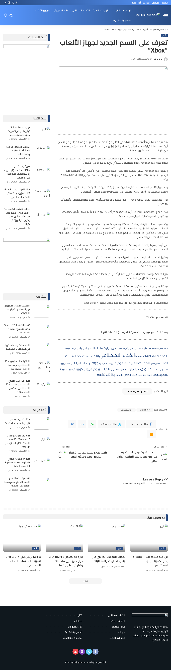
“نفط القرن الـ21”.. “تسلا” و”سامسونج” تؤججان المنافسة (17, 329)
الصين (73, 356)
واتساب (119, 375)
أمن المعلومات (122, 348)
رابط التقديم (67, 363)
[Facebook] (17, 2)
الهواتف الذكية (108, 363)
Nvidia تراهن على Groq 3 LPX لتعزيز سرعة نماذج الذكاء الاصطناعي (17, 193)
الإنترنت (73, 348)
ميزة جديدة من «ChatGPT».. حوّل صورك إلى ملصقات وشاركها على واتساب (17, 172)
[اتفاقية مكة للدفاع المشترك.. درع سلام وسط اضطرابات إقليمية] (41, 484)
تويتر (100, 363)
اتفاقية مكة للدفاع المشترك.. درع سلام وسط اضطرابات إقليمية (17, 482)
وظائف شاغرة (106, 375)
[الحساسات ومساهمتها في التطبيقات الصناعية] (41, 349)
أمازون (130, 348)
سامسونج (148, 369)
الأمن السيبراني (86, 348)
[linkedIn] (82, 424)
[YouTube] (5, 2)
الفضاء (164, 363)
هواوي (127, 374)
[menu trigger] (164, 15)
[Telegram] (72, 424)
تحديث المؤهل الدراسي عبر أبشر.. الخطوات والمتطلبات (17, 150)
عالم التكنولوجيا (102, 369)
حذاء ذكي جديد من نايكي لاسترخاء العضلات (17, 421)
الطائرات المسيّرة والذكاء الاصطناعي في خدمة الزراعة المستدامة (17, 365)
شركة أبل (124, 369)
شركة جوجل (115, 369)
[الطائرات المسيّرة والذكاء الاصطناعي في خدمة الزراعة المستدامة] (41, 367)
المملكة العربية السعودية (132, 363)
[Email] (151, 434)
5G (140, 348)
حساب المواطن (80, 363)
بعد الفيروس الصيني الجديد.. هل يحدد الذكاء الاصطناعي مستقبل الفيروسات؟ (17, 386)
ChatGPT (151, 348)
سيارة (131, 369)
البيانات (67, 348)
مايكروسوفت (160, 374)
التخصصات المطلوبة (157, 355)
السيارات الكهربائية (85, 356)
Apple (144, 348)
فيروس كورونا (83, 369)
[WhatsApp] (92, 424)
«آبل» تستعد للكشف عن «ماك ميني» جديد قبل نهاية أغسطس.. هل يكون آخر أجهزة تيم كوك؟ (17, 216)
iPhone (164, 348)
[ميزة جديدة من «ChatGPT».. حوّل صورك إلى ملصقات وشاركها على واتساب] (41, 174)
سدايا (138, 369)
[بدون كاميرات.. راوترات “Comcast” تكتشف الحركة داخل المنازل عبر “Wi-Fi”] (41, 443)
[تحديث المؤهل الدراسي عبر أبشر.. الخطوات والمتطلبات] (41, 152)
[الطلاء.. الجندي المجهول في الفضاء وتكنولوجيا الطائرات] (41, 311)
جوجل (94, 362)
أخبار (164, 35)
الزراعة (96, 356)
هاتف (134, 375)
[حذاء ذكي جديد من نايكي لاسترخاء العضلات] (41, 423)
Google (158, 348)
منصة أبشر (147, 375)
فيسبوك (70, 369)
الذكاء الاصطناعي (117, 355)
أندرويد (113, 348)
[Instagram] (9, 2)
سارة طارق (158, 59)
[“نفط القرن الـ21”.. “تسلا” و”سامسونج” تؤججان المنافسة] (41, 331)
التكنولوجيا (140, 356)
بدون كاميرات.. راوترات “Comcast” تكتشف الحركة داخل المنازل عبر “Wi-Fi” (18, 441)
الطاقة (67, 356)
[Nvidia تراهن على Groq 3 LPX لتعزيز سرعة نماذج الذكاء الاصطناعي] (41, 195)
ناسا (140, 375)
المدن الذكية (155, 363)
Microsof (144, 410)
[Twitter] (13, 2)
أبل (136, 347)
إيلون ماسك (103, 348)
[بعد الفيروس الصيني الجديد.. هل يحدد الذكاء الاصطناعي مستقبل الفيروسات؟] (41, 388)
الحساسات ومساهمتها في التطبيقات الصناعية (17, 347)
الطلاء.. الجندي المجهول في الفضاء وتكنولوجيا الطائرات (17, 309)
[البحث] (5, 15)
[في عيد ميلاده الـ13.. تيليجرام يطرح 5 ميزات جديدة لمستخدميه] (41, 133)
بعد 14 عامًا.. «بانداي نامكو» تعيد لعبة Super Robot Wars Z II (17, 462)
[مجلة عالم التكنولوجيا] (147, 15)
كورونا (63, 369)
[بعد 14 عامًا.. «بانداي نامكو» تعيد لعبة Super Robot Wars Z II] (41, 464)
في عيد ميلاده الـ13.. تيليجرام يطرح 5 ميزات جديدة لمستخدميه (19, 131)
